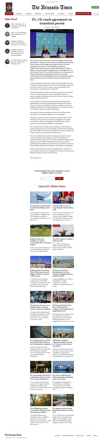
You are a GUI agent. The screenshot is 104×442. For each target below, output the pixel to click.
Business (38, 13)
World (71, 13)
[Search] (94, 13)
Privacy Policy (80, 435)
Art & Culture (49, 13)
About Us (95, 435)
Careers (88, 435)
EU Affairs (61, 13)
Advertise (57, 435)
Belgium (28, 13)
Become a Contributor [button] (68, 435)
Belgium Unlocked (83, 13)
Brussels (19, 13)
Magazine (9, 13)
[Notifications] (97, 13)
